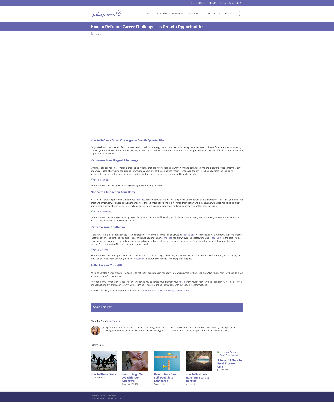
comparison (138, 258)
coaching (216, 237)
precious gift (187, 234)
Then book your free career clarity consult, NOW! (165, 290)
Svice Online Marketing (114, 398)
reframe (183, 281)
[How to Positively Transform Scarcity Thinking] (199, 352)
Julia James (114, 321)
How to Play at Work (103, 374)
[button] (239, 13)
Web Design (94, 398)
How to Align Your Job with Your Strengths (133, 377)
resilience (140, 199)
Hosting (102, 398)
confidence (166, 237)
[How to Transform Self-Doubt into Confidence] (167, 352)
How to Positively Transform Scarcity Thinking (197, 377)
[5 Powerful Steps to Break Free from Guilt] (230, 352)
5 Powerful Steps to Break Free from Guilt (229, 363)
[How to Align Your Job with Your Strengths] (135, 352)
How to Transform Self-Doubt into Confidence (165, 377)
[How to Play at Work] (104, 352)
